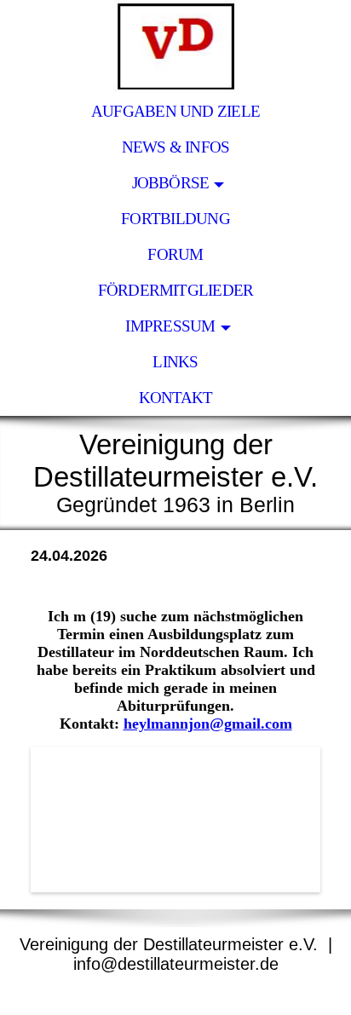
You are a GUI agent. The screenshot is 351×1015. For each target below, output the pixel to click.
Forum (175, 254)
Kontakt (176, 398)
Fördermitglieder (176, 290)
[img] (175, 47)
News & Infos (176, 147)
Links (175, 362)
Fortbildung (175, 219)
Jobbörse (171, 183)
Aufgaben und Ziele (175, 111)
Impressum (170, 326)
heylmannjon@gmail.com (208, 723)
